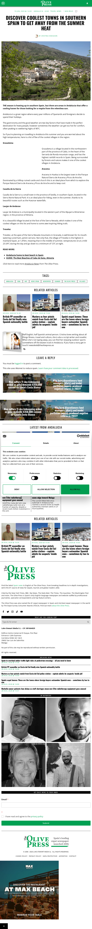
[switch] (34, 478)
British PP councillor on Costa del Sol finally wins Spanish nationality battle (15, 319)
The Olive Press (69, 281)
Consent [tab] (16, 443)
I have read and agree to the (24, 816)
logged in (19, 363)
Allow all (75, 489)
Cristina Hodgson (49, 36)
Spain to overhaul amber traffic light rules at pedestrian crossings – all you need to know (36, 661)
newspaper (47, 281)
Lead (47, 11)
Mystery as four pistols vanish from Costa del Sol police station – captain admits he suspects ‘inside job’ (44, 321)
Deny (16, 489)
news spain (35, 281)
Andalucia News (32, 263)
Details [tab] (46, 443)
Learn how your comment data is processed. (58, 368)
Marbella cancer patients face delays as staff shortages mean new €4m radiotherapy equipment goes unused (15, 496)
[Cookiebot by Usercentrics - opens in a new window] (78, 436)
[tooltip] (24, 349)
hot (26, 281)
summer (57, 281)
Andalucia (38, 11)
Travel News (55, 11)
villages (82, 281)
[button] (88, 621)
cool (19, 281)
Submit (46, 823)
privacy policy (37, 816)
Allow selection (46, 489)
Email (4, 799)
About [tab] (76, 443)
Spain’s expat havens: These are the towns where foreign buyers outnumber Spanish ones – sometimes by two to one (75, 321)
